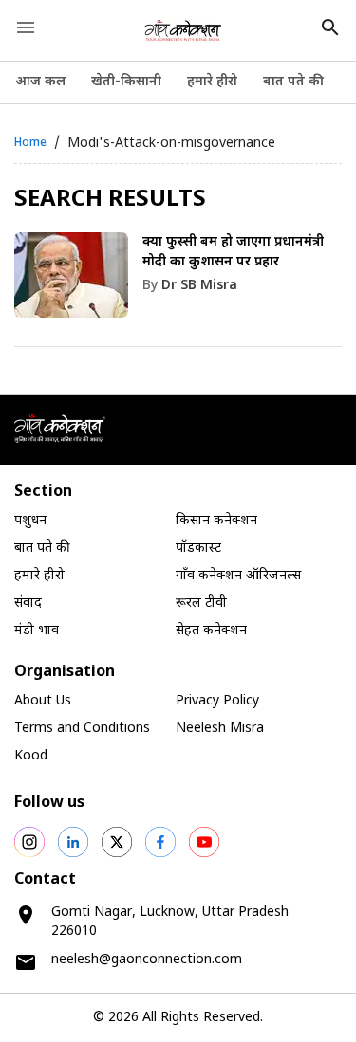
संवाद (28, 603)
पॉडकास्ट (198, 548)
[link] (178, 289)
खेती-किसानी (126, 82)
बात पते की (293, 82)
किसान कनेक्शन (216, 521)
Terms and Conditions (82, 729)
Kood (30, 756)
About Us (42, 701)
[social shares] (29, 842)
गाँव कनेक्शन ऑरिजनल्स (238, 576)
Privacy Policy (217, 701)
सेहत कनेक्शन (211, 631)
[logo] (182, 30)
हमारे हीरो (212, 82)
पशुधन (30, 521)
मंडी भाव (36, 631)
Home (30, 143)
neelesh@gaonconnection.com (146, 960)
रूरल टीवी (201, 603)
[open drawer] (25, 27)
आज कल (40, 82)
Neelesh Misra (220, 729)
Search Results (110, 200)
